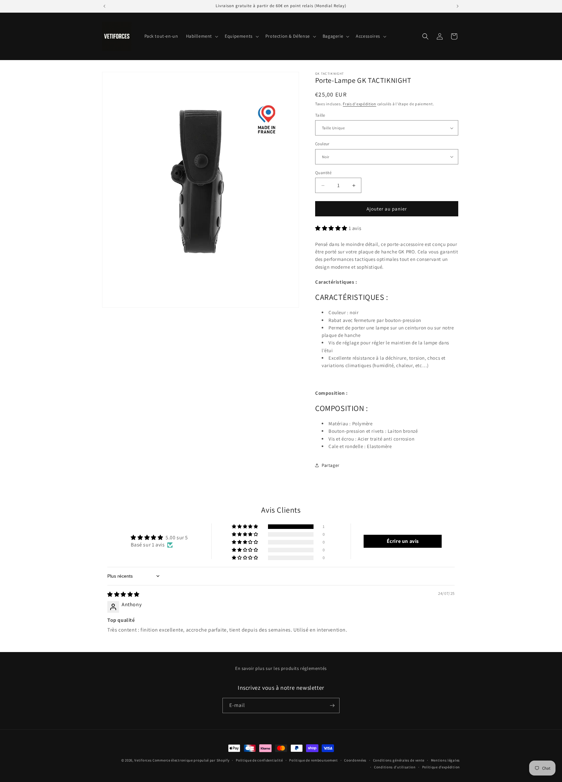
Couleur (322, 144)
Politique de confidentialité (259, 760)
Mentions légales (445, 760)
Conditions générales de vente (398, 760)
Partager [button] (331, 465)
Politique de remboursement (313, 760)
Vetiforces (143, 760)
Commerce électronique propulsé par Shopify (191, 760)
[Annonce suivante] (457, 6)
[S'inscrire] (332, 705)
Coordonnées (355, 760)
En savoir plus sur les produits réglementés (281, 668)
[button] (201, 36)
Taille (320, 115)
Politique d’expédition (441, 767)
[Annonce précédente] (104, 6)
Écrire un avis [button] (403, 541)
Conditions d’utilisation (395, 767)
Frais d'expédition (359, 103)
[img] (123, 594)
